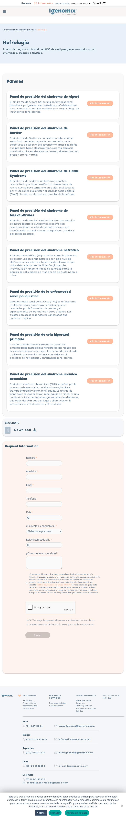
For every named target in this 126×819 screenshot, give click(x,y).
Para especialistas (57, 703)
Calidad (79, 711)
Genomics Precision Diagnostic (18, 29)
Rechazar (55, 812)
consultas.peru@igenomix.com (76, 726)
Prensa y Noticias (84, 706)
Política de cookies (76, 812)
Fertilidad (27, 700)
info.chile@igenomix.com (73, 766)
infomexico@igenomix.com (74, 739)
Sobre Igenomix (83, 700)
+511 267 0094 (34, 726)
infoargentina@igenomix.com (75, 752)
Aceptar (41, 812)
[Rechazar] (122, 807)
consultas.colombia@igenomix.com (47, 783)
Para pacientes (56, 706)
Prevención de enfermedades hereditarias (30, 705)
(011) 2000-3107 (35, 752)
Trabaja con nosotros (86, 708)
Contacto (80, 703)
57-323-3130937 (35, 779)
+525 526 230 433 (36, 739)
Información (45, 3)
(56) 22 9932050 (35, 766)
